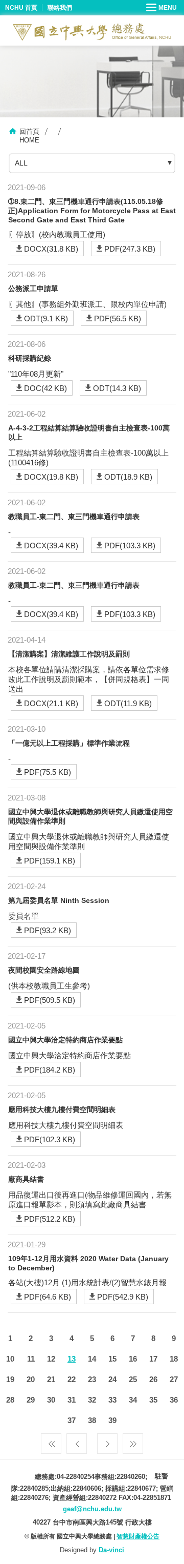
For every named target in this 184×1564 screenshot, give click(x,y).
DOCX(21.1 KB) (51, 703)
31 (71, 1399)
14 (92, 1358)
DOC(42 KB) (45, 388)
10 (10, 1358)
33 (112, 1399)
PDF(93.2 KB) (47, 930)
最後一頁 (133, 1441)
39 (112, 1420)
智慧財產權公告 (138, 1536)
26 (153, 1379)
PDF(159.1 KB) (49, 860)
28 (10, 1399)
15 (112, 1358)
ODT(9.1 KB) (46, 318)
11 (31, 1358)
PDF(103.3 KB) (129, 545)
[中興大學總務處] (92, 31)
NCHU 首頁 (21, 7)
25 (133, 1379)
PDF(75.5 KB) (47, 772)
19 (10, 1379)
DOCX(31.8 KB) (51, 248)
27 (174, 1379)
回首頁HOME (29, 136)
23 (92, 1379)
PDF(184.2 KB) (49, 1069)
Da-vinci (111, 1550)
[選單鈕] (162, 7)
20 (31, 1379)
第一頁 (51, 1441)
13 (71, 1358)
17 (153, 1358)
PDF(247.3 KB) (129, 248)
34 (133, 1399)
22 (71, 1379)
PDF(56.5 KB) (117, 318)
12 (51, 1358)
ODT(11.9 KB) (128, 703)
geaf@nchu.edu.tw (92, 1509)
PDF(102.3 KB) (49, 1139)
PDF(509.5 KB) (49, 1000)
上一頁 (76, 1441)
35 (153, 1399)
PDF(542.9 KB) (122, 1296)
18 (174, 1358)
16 (133, 1358)
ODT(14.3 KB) (117, 388)
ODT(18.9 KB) (128, 476)
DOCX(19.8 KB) (51, 476)
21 (51, 1379)
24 (112, 1379)
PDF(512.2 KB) (49, 1219)
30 (51, 1399)
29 (31, 1399)
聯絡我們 (60, 7)
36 (174, 1399)
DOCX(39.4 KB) (51, 545)
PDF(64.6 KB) (47, 1296)
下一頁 (107, 1441)
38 (92, 1420)
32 (92, 1399)
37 (71, 1420)
